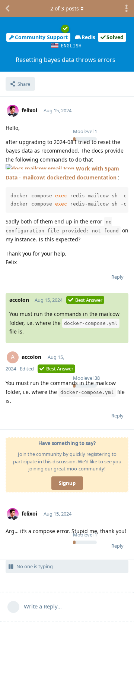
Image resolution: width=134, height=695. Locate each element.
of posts (64, 8)
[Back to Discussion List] (7, 8)
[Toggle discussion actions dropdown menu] (126, 8)
